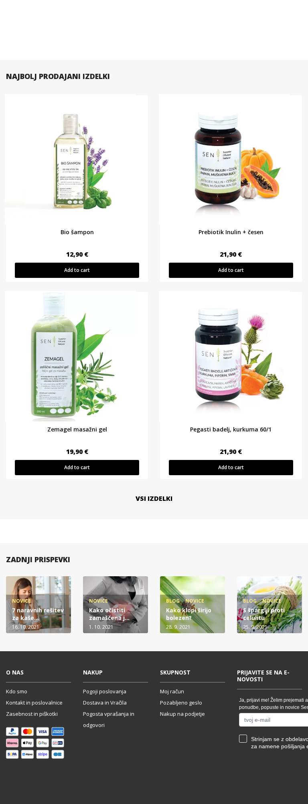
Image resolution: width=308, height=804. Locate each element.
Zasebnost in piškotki (32, 713)
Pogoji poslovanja (104, 691)
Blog (173, 600)
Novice (21, 600)
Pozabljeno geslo (181, 702)
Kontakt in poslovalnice (34, 702)
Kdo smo (16, 691)
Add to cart (77, 270)
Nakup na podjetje (182, 713)
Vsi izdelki (154, 498)
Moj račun (172, 691)
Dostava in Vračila (105, 702)
